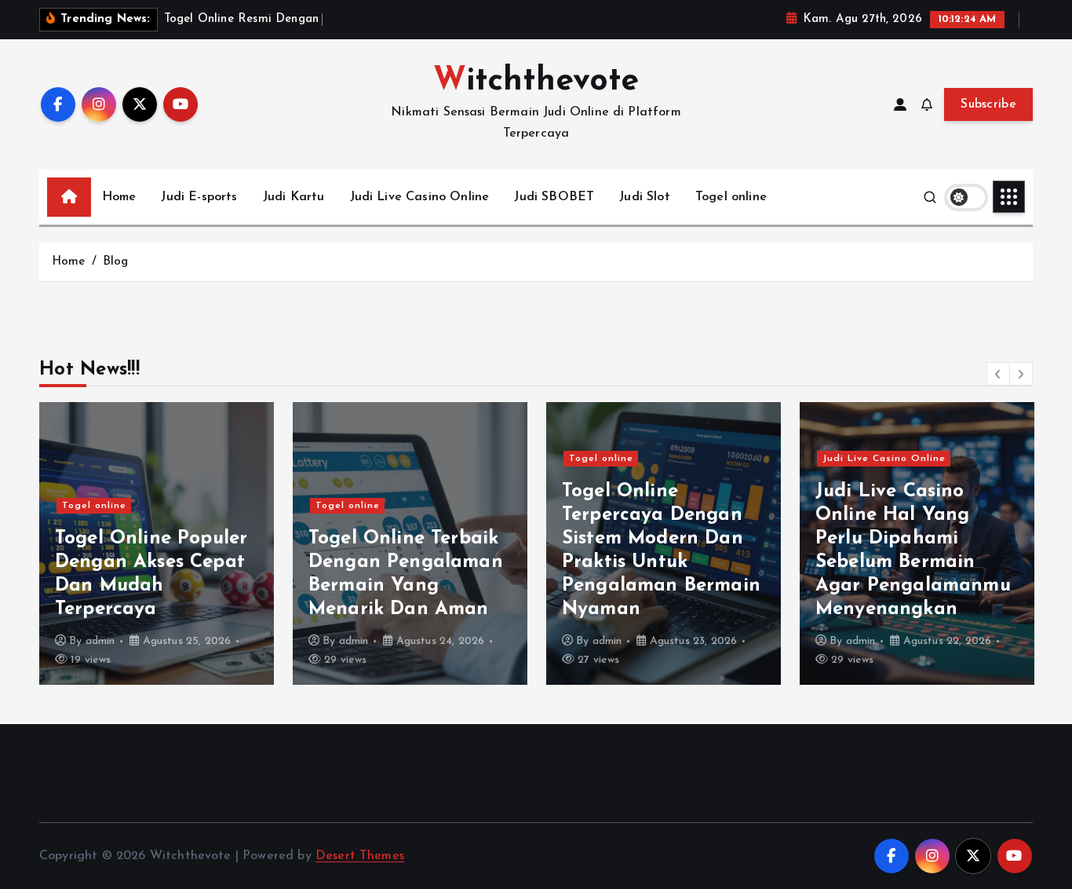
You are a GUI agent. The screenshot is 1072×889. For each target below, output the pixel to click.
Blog (116, 262)
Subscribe (988, 104)
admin (100, 641)
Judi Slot (644, 197)
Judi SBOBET (554, 197)
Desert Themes (359, 856)
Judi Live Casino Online (420, 197)
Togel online (731, 197)
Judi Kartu (294, 197)
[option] (156, 543)
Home (119, 197)
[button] (998, 374)
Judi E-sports (199, 197)
